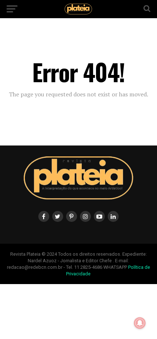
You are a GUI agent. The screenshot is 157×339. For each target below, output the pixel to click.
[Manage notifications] (140, 323)
